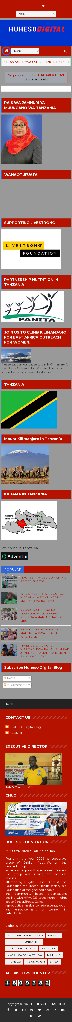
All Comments (16, 685)
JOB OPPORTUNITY (21, 948)
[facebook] (8, 1010)
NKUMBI (15, 733)
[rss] (55, 1010)
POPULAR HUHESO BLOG (13, 570)
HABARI (54, 935)
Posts (10, 678)
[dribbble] (47, 1010)
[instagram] (32, 1016)
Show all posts (36, 79)
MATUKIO (54, 955)
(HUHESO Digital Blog (25, 727)
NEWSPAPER (35, 961)
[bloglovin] (39, 1010)
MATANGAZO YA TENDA (24, 955)
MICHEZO (14, 961)
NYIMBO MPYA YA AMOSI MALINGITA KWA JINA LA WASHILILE (39, 633)
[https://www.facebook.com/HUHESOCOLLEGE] (36, 4)
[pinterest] (32, 1010)
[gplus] (24, 1010)
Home (9, 704)
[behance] (63, 1010)
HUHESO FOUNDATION (24, 941)
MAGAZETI (48, 948)
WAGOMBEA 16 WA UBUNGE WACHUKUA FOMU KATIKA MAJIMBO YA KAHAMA (42, 597)
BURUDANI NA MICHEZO (25, 935)
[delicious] (39, 1016)
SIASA (54, 961)
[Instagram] (28, 4)
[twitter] (43, 6)
